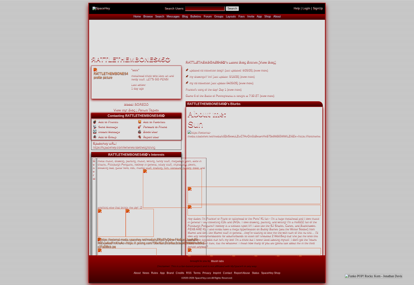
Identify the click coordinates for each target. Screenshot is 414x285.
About (277, 16)
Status (255, 272)
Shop (267, 16)
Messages (173, 16)
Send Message (107, 126)
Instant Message (108, 131)
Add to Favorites (153, 121)
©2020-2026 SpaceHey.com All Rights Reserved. (207, 278)
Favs (241, 16)
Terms (197, 272)
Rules (154, 272)
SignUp (318, 8)
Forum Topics (148, 109)
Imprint (217, 272)
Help (297, 8)
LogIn (306, 8)
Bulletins (195, 16)
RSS (188, 272)
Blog (185, 16)
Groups (218, 16)
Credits (180, 272)
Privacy (206, 272)
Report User (150, 136)
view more (260, 69)
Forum (208, 16)
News (146, 272)
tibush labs (217, 261)
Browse (148, 16)
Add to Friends (107, 121)
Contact (227, 272)
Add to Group (106, 136)
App (259, 16)
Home (137, 16)
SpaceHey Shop (270, 272)
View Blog (267, 61)
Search (232, 8)
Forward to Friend (154, 126)
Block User (150, 131)
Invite (250, 16)
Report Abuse (242, 272)
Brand (170, 272)
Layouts (231, 16)
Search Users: (174, 8)
